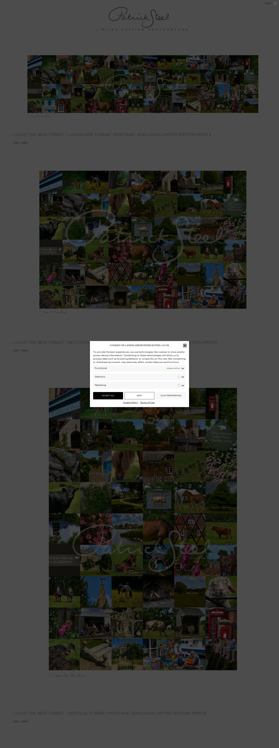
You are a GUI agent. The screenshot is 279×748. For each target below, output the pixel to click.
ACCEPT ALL (108, 396)
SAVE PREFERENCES (170, 396)
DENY (139, 396)
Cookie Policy (130, 403)
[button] (184, 345)
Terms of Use (147, 403)
